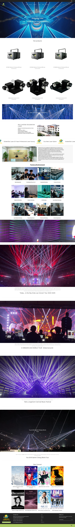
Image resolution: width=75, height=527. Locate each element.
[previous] (28, 1)
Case (41, 519)
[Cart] (72, 4)
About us (42, 516)
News (42, 520)
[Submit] (72, 519)
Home (42, 514)
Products (42, 517)
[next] (46, 1)
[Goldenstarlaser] (3, 4)
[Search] (69, 4)
